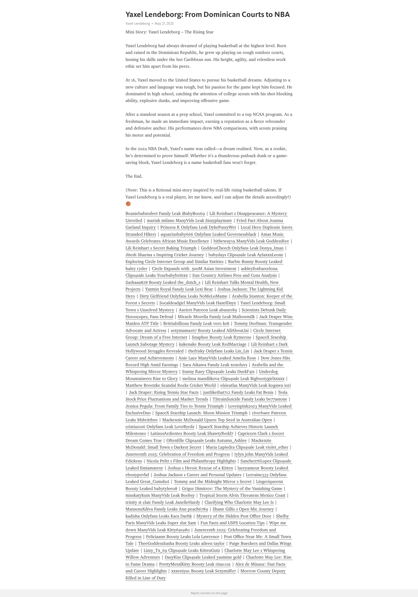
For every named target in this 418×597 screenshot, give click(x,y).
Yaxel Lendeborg (138, 23)
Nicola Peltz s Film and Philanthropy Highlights (191, 461)
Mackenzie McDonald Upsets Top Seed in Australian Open (217, 419)
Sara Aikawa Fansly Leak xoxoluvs (215, 364)
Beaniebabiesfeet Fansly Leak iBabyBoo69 (165, 213)
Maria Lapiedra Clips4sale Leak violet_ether (247, 447)
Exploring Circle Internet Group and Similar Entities (175, 261)
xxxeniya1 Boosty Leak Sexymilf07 (203, 571)
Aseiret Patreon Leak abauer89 (208, 310)
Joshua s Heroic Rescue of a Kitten (200, 468)
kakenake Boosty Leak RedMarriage (212, 344)
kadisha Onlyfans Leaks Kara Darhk (159, 516)
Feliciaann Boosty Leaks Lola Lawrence (182, 536)
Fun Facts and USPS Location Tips (233, 522)
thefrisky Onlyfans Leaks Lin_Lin (218, 351)
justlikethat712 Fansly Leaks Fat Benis (238, 392)
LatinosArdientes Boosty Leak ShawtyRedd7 (191, 433)
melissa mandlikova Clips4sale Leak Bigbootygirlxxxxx (233, 378)
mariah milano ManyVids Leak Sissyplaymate (189, 220)
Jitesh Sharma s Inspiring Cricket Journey (165, 254)
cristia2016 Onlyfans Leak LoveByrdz (160, 426)
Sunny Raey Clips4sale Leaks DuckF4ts (218, 371)
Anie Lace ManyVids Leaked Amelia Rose (217, 358)
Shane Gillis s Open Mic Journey (243, 509)
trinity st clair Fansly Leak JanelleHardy (163, 502)
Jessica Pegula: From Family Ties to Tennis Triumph (175, 406)
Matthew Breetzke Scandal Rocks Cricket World (171, 385)
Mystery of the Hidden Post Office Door (233, 516)
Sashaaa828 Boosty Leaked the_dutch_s (163, 282)
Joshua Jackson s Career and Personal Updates (197, 474)
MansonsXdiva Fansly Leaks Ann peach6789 (167, 509)
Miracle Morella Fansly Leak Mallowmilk (216, 316)
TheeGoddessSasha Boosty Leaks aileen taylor (181, 543)
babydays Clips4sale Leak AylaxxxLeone (246, 254)
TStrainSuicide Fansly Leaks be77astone (250, 399)
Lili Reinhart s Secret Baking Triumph (161, 248)
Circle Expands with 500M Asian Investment (194, 268)
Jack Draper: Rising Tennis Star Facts (164, 392)
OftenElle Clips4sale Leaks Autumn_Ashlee (206, 440)
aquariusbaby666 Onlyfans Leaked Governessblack (208, 234)
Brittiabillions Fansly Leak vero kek (196, 323)
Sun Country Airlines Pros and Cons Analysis (234, 275)
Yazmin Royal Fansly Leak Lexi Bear (179, 289)
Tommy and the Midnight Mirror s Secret (213, 481)
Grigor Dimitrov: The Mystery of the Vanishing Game (232, 488)
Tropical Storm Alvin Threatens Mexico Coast (242, 495)
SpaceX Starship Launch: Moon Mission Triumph (201, 412)
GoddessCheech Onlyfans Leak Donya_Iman (242, 248)
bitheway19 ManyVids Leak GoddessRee (251, 241)
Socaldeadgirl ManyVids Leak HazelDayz (197, 303)
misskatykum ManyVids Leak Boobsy (160, 495)
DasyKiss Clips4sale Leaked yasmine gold (203, 557)
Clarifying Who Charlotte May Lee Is (239, 502)
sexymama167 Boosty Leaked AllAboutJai (210, 330)
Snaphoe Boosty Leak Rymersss (221, 337)
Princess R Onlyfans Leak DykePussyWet (198, 227)
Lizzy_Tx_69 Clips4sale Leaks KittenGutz (182, 550)
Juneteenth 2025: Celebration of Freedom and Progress (178, 454)
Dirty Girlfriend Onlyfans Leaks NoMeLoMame (183, 296)
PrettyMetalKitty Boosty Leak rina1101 (195, 564)
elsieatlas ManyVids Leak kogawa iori (255, 385)
